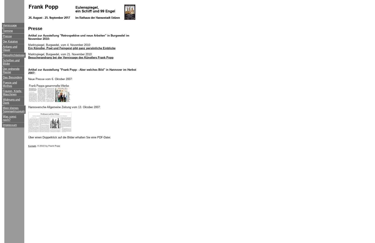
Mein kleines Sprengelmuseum (14, 109)
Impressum (10, 125)
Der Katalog (10, 41)
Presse (7, 36)
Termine (8, 30)
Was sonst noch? (9, 118)
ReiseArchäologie (14, 55)
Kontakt (32, 146)
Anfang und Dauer (10, 48)
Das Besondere (12, 77)
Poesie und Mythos (10, 84)
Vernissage (10, 25)
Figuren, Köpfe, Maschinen (12, 92)
